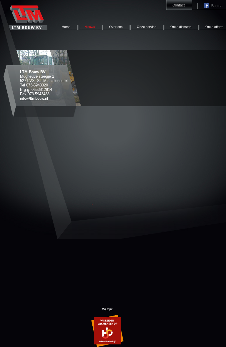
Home (66, 27)
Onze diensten (180, 27)
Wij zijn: (107, 309)
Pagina (207, 6)
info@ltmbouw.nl (34, 98)
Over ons (116, 27)
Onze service (146, 27)
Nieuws (89, 27)
